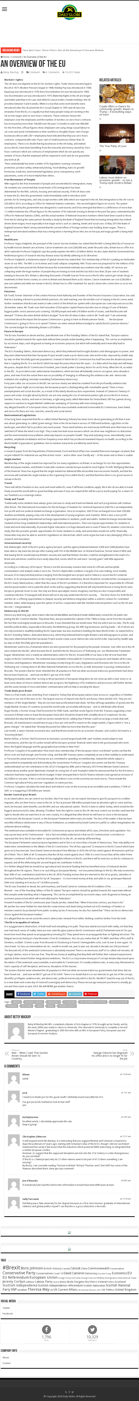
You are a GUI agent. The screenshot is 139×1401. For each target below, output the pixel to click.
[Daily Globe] (69, 11)
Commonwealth (98, 1268)
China (84, 1268)
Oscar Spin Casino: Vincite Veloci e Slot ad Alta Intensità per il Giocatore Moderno (63, 50)
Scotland (120, 1281)
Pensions (12, 1006)
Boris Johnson (32, 1268)
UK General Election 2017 (89, 1290)
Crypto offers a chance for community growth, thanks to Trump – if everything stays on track (116, 110)
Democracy (54, 1002)
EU (129, 1273)
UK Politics (108, 1289)
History (100, 1277)
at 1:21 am (126, 1093)
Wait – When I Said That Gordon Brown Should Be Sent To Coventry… (30, 1054)
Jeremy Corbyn (14, 1281)
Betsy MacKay (11, 72)
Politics (110, 1282)
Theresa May (38, 1289)
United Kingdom (125, 1289)
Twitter (6, 1308)
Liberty (56, 1282)
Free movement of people (93, 1002)
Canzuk (75, 1268)
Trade (40, 1006)
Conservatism (117, 1268)
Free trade (76, 1278)
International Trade (127, 1278)
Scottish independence (20, 1285)
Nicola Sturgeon (75, 1281)
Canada (66, 1268)
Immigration (111, 1278)
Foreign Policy (64, 1278)
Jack (24, 1093)
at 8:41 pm (126, 1180)
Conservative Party (19, 1273)
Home (6, 57)
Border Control (34, 1002)
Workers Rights (67, 1006)
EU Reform (69, 1002)
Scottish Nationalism (94, 1285)
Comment (16, 57)
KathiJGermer (30, 1117)
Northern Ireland (96, 1281)
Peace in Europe (119, 1002)
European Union (44, 1277)
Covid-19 (58, 1273)
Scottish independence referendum (60, 1285)
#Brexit (16, 1002)
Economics (119, 1273)
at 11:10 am (125, 1199)
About (6, 1357)
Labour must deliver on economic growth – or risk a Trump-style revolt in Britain (115, 180)
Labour (30, 1281)
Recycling (27, 1006)
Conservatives (44, 1273)
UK (51, 1289)
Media (63, 1281)
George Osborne (89, 1278)
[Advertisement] (69, 32)
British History (52, 1268)
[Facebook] (69, 1392)
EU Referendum (16, 1277)
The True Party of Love (112, 146)
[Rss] (66, 1392)
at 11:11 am (125, 1136)
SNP (14, 1289)
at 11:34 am (125, 1074)
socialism (22, 1289)
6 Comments (53, 72)
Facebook (8, 1313)
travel (51, 1006)
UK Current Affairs (65, 1289)
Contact (6, 1363)
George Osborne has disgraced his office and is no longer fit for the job (109, 1054)
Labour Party (43, 1281)
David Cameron (74, 1273)
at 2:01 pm (126, 1117)
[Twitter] (72, 1392)
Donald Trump (104, 1273)
